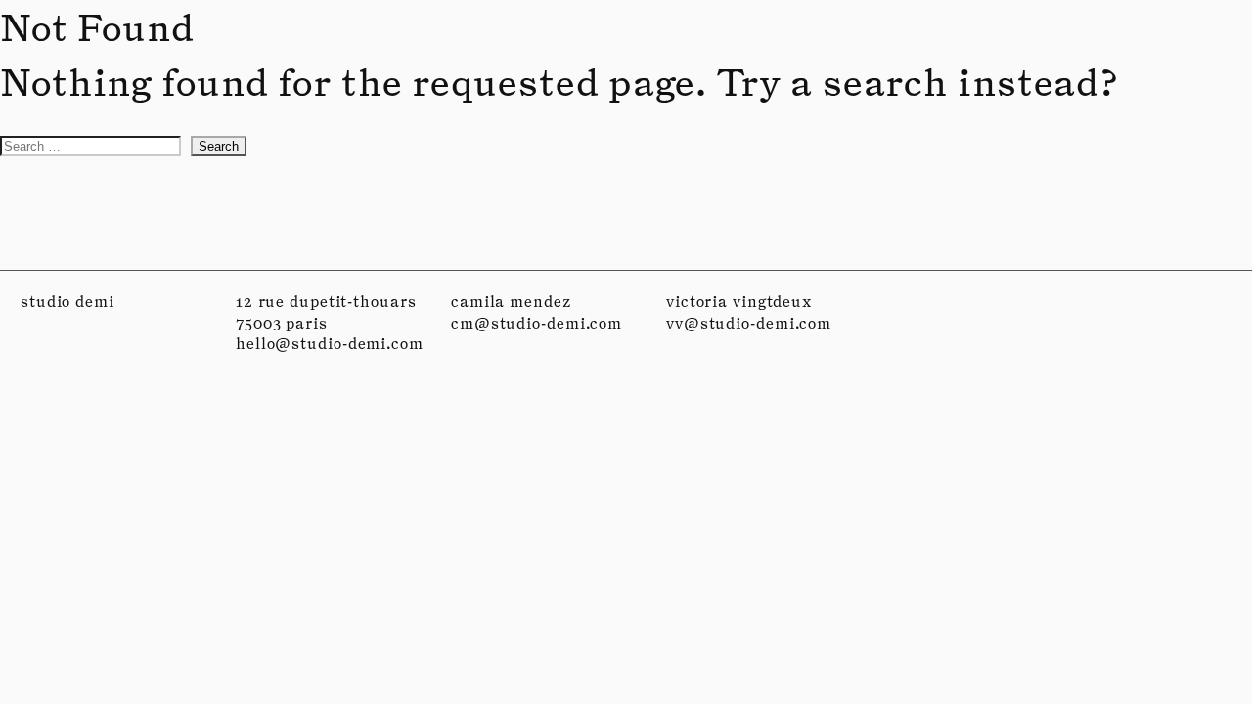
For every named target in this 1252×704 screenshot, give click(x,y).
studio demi (67, 301)
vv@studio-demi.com (748, 323)
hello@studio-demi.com (330, 343)
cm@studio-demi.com (536, 323)
